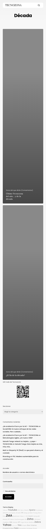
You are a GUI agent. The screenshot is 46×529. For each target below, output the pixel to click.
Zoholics (6, 513)
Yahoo (7, 525)
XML (10, 522)
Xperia (32, 510)
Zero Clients (24, 510)
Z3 (24, 516)
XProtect (37, 519)
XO (27, 516)
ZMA (9, 515)
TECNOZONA (13, 5)
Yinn (20, 525)
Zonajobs (12, 513)
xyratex (30, 513)
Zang (25, 513)
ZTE (22, 513)
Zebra (37, 521)
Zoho (30, 519)
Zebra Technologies (17, 519)
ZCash (18, 513)
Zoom (30, 516)
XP (19, 522)
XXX (18, 510)
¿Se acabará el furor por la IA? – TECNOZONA (20, 426)
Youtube (12, 509)
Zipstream (16, 516)
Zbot (28, 525)
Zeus (22, 516)
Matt (4, 450)
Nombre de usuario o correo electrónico (19, 472)
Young (35, 513)
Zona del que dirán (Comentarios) (19, 190)
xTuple (24, 525)
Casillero (6, 522)
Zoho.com (14, 525)
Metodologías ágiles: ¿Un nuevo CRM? (18, 438)
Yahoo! (5, 510)
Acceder (8, 497)
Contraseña (7, 482)
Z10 (26, 519)
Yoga (22, 522)
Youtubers (39, 510)
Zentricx (31, 522)
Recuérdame (10, 491)
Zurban (15, 522)
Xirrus (26, 522)
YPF (9, 519)
